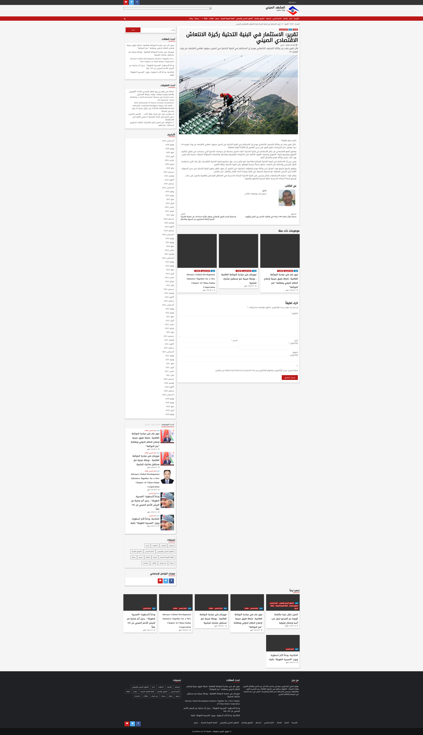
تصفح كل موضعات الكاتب (255, 194)
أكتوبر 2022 (169, 297)
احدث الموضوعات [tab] (167, 424)
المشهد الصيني (275, 7)
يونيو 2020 (169, 402)
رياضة (191, 18)
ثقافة (205, 18)
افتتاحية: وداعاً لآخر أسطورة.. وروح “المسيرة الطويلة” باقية (152, 74)
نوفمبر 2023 (169, 254)
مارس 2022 (169, 324)
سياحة (197, 18)
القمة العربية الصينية (227, 18)
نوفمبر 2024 (169, 222)
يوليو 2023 (169, 262)
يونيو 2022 (169, 312)
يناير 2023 (170, 285)
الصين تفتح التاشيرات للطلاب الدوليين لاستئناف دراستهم (152, 124)
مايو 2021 (170, 363)
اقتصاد (279, 722)
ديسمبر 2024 (169, 219)
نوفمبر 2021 (169, 340)
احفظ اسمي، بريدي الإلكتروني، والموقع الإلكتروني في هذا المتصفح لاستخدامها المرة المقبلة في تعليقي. (256, 370)
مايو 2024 (170, 246)
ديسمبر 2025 (169, 172)
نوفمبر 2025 (169, 176)
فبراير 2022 (169, 328)
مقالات (211, 18)
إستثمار (268, 18)
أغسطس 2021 (168, 351)
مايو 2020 (170, 406)
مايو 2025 (170, 199)
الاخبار (286, 722)
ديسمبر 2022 (169, 289)
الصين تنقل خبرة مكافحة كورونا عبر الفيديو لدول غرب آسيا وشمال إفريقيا (284, 618)
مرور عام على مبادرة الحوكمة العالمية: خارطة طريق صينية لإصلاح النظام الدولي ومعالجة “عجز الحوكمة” (281, 280)
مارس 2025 (169, 207)
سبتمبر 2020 (169, 391)
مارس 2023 (169, 277)
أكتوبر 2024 (169, 226)
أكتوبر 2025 (169, 180)
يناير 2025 (170, 215)
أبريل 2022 (170, 320)
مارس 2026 (169, 160)
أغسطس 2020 (168, 394)
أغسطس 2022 (168, 305)
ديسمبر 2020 (169, 379)
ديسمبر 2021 (169, 336)
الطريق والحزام (259, 18)
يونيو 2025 (169, 195)
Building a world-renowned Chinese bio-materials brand (152, 98)
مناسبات (145, 563)
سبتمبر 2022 (169, 301)
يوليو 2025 (169, 191)
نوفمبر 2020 (169, 383)
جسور (217, 18)
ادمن (282, 45)
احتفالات (155, 545)
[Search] (124, 19)
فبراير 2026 (169, 164)
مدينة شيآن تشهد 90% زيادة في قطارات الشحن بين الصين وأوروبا (271, 215)
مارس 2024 (169, 250)
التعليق (294, 313)
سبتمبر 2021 (169, 348)
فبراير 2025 (169, 211)
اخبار (290, 18)
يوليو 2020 (169, 398)
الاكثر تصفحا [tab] (155, 424)
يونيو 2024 (169, 242)
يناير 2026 (170, 168)
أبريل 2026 (170, 156)
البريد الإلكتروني (293, 341)
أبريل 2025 (170, 203)
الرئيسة (296, 18)
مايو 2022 (170, 316)
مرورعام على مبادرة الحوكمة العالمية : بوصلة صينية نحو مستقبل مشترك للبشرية (238, 278)
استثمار (258, 722)
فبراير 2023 (169, 281)
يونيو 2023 (169, 265)
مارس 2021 (169, 371)
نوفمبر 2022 (169, 293)
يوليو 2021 (169, 355)
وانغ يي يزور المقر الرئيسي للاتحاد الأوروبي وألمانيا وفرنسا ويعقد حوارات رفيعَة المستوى (151, 93)
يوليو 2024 (169, 238)
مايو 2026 (170, 152)
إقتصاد (285, 18)
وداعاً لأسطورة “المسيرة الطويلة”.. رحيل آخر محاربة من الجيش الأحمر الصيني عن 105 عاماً (151, 67)
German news (168, 97)
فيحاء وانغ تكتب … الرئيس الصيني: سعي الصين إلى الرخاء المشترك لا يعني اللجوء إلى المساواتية (151, 116)
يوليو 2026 (169, 144)
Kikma (171, 91)
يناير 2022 (170, 332)
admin (286, 626)
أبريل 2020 (170, 410)
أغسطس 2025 (168, 187)
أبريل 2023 (170, 273)
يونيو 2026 (169, 148)
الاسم (234, 340)
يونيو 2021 (169, 359)
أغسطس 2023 (168, 258)
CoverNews (196, 731)
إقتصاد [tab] (147, 424)
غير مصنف (163, 563)
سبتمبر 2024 (169, 230)
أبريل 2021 (170, 367)
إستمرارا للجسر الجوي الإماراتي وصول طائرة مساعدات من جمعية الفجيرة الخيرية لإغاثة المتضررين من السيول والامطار (208, 217)
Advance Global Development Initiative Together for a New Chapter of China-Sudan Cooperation (200, 280)
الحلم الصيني (277, 18)
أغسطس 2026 (168, 140)
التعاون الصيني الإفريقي (244, 18)
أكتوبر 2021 (169, 344)
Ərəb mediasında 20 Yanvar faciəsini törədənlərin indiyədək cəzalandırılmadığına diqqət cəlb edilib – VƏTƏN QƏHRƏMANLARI (153, 105)
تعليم (155, 557)
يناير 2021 (170, 375)
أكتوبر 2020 (169, 387)
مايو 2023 (170, 269)
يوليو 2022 (169, 308)
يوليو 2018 (169, 414)
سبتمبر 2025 (169, 183)
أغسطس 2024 (168, 234)
